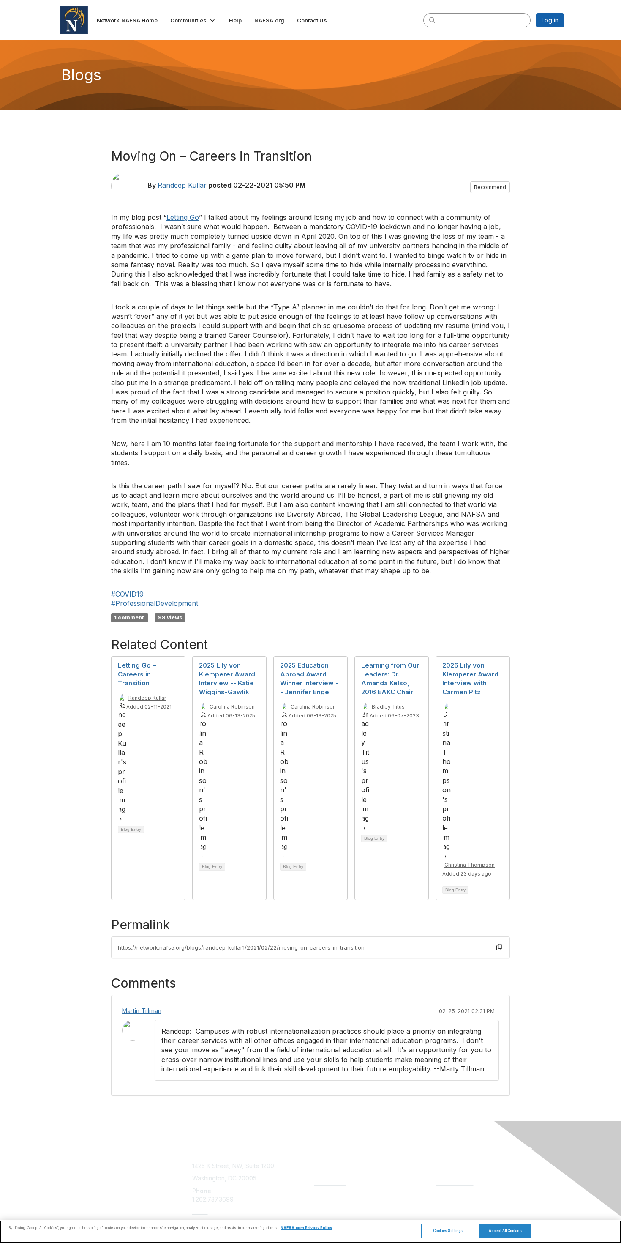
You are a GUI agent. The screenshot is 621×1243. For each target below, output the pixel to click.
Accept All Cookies (505, 1231)
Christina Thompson (469, 865)
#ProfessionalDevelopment (154, 603)
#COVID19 (127, 594)
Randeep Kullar (182, 185)
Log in (550, 20)
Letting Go (182, 217)
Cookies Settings (448, 1231)
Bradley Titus (388, 707)
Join (320, 1165)
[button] (193, 20)
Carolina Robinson (232, 707)
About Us (448, 1173)
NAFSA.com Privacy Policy (306, 1228)
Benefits (325, 1173)
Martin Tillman (141, 1010)
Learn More (330, 1182)
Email (200, 1211)
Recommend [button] (490, 187)
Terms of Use (455, 1182)
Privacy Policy (456, 1190)
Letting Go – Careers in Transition (137, 674)
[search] (432, 20)
